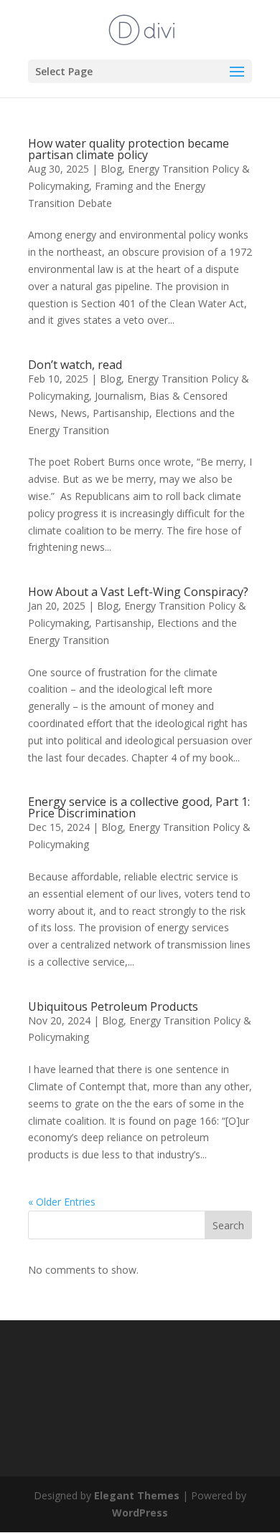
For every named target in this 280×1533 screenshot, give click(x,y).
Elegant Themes (136, 1495)
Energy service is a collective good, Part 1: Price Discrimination (139, 807)
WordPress (140, 1512)
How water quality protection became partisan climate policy (128, 149)
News (73, 413)
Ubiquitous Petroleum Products (113, 1006)
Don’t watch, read (75, 365)
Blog (111, 169)
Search (228, 1225)
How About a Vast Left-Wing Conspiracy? (138, 592)
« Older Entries (61, 1201)
